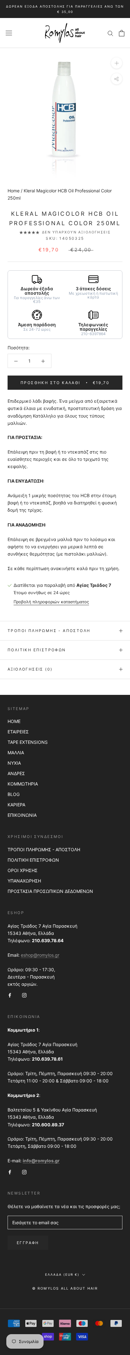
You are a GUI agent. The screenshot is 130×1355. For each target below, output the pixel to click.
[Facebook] (10, 994)
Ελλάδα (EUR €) (62, 1274)
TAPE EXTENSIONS (28, 742)
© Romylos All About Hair (65, 1288)
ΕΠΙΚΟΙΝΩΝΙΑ (22, 815)
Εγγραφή (28, 1242)
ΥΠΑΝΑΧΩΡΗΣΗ (24, 880)
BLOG (14, 794)
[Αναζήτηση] (110, 33)
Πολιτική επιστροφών (37, 649)
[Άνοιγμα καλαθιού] (121, 33)
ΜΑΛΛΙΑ (16, 752)
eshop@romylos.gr (40, 955)
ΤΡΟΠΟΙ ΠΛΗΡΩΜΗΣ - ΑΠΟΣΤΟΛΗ (44, 849)
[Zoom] (116, 63)
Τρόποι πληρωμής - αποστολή (49, 630)
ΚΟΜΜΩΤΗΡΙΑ (23, 783)
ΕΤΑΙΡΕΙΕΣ (18, 731)
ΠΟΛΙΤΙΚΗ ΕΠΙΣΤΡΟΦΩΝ (33, 860)
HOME (14, 721)
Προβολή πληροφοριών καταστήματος (51, 601)
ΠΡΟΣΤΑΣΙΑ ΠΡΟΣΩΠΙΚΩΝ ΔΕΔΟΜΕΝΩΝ (50, 891)
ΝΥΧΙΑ (14, 763)
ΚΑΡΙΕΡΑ (16, 804)
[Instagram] (24, 994)
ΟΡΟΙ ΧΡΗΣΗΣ (23, 870)
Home (14, 190)
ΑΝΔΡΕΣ (16, 773)
